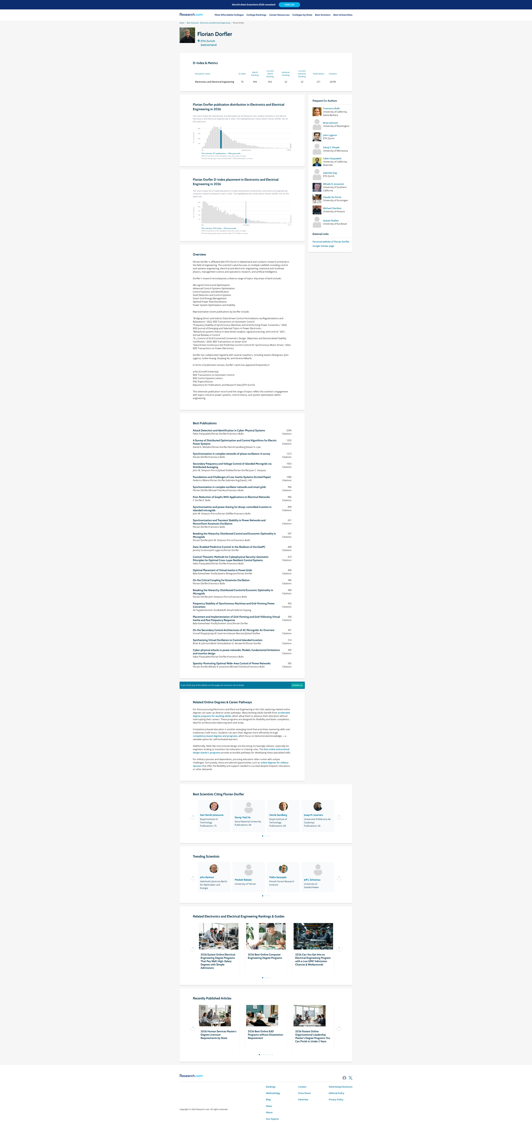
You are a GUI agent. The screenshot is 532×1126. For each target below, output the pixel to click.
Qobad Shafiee (331, 220)
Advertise (303, 1099)
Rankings (271, 1086)
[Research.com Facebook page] (344, 1078)
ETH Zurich (208, 41)
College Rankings (256, 15)
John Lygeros (330, 135)
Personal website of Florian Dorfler (331, 241)
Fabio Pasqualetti (332, 158)
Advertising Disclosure (340, 1086)
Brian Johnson (330, 122)
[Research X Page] (350, 1078)
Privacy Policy (336, 1099)
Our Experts (272, 1118)
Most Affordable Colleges (229, 15)
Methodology (273, 1093)
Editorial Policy (336, 1093)
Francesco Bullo (331, 108)
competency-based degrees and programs (215, 735)
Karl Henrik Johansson (212, 815)
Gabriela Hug (330, 172)
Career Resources (279, 15)
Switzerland (209, 45)
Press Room (304, 1093)
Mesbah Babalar (243, 879)
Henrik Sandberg (278, 815)
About (269, 1112)
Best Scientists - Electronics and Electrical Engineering (208, 23)
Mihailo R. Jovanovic (333, 184)
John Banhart (207, 877)
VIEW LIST (289, 4)
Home (182, 23)
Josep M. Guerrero (313, 815)
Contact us (297, 685)
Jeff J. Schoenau (312, 879)
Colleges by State (302, 15)
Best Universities (342, 15)
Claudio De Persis (332, 197)
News (269, 1106)
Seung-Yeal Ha (242, 817)
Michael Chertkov (332, 208)
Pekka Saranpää (277, 877)
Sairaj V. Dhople (331, 147)
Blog (268, 1099)
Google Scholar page (323, 245)
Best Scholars (323, 15)
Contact (302, 1086)
